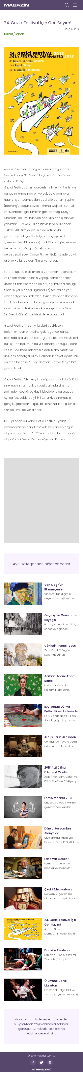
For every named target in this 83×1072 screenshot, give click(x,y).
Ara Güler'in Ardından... (61, 737)
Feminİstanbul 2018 (58, 798)
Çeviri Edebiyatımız (58, 889)
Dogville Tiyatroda (57, 950)
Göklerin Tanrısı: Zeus (60, 646)
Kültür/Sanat (14, 34)
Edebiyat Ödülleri (56, 859)
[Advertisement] (41, 499)
